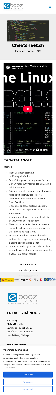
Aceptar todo (28, 374)
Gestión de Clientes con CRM (20, 331)
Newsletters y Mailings (18, 335)
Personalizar (28, 382)
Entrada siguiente (28, 270)
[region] (28, 370)
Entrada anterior (28, 264)
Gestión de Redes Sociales (19, 327)
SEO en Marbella (15, 324)
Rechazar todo (28, 389)
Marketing (12, 320)
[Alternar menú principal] (50, 7)
